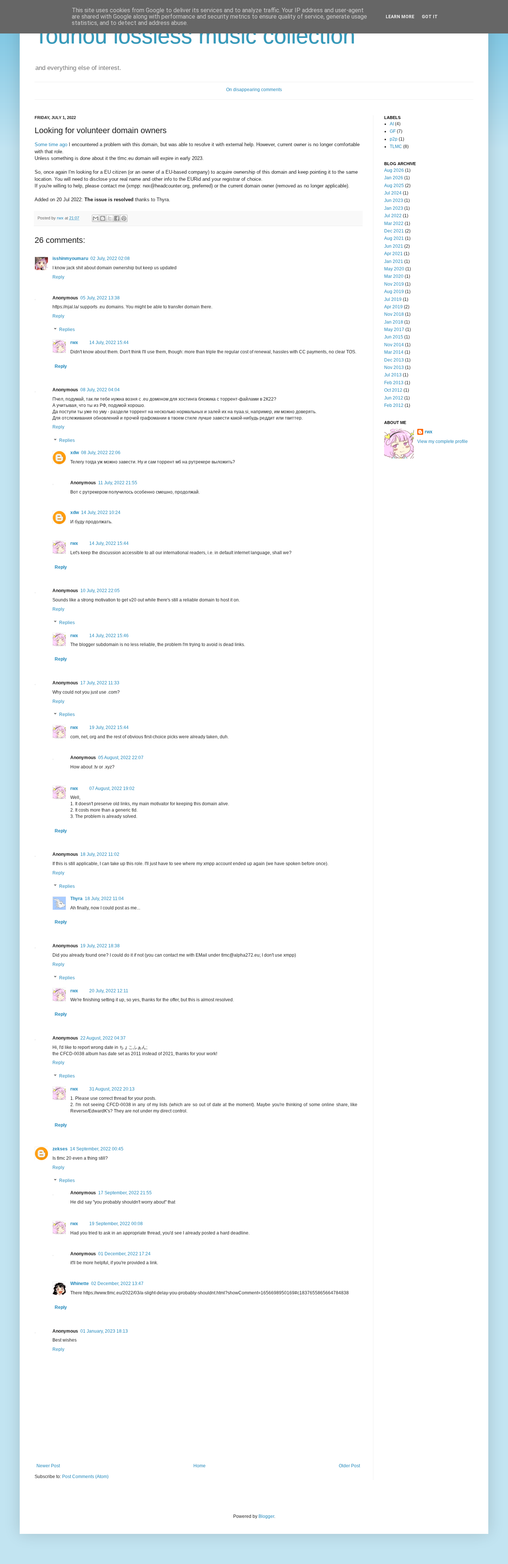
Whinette (79, 1283)
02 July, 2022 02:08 (110, 258)
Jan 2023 (393, 208)
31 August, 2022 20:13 (112, 1089)
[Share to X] (109, 218)
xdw (74, 452)
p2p (394, 139)
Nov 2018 (394, 314)
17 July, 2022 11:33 (99, 682)
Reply (58, 277)
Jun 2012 (393, 398)
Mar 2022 (393, 223)
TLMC (396, 146)
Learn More (400, 16)
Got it (430, 16)
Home (199, 1465)
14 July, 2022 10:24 (100, 512)
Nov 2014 (394, 344)
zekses (60, 1149)
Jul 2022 (393, 215)
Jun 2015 (393, 337)
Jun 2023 (393, 200)
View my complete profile (442, 441)
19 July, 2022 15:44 (109, 727)
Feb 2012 (393, 405)
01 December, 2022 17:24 (124, 1253)
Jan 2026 (393, 177)
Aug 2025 (394, 185)
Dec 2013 (394, 360)
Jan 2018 (393, 322)
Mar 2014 (393, 352)
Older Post (349, 1465)
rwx (61, 218)
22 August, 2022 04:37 (103, 1038)
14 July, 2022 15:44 (109, 342)
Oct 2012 (393, 390)
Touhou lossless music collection (195, 35)
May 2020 (394, 269)
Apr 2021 (393, 253)
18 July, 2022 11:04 (104, 898)
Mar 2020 (393, 276)
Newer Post (48, 1465)
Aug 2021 (394, 238)
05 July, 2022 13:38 (100, 298)
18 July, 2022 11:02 (99, 854)
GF (393, 131)
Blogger (266, 1516)
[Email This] (95, 218)
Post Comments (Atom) (85, 1476)
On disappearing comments (254, 89)
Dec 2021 (394, 231)
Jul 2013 (393, 375)
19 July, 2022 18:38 (100, 945)
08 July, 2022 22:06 (100, 452)
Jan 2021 (393, 261)
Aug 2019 (394, 291)
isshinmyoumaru (70, 258)
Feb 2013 (393, 382)
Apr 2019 (393, 306)
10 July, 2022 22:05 (100, 590)
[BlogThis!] (102, 218)
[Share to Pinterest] (124, 218)
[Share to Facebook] (116, 218)
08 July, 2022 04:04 (100, 389)
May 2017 (394, 329)
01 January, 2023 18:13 (104, 1331)
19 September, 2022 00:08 (116, 1223)
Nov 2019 (394, 284)
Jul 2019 (393, 299)
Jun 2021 (393, 246)
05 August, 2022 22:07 (121, 757)
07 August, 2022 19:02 (112, 788)
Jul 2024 (393, 193)
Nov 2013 (394, 367)
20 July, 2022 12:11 (108, 990)
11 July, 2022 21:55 (117, 482)
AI (392, 123)
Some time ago (51, 144)
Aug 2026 (394, 170)
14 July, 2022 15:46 (109, 635)
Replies (67, 329)
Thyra (76, 898)
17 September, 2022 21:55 (125, 1192)
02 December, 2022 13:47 (117, 1283)
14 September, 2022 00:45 (96, 1149)
